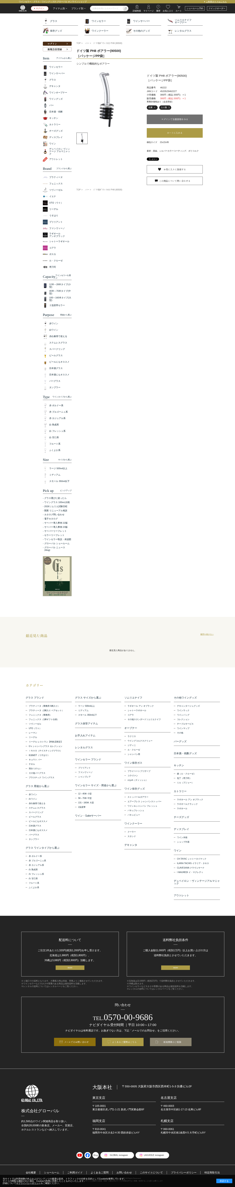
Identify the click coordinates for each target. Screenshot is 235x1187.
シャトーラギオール (137, 710)
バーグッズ (180, 741)
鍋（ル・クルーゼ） (186, 773)
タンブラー (34, 839)
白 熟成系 (33, 869)
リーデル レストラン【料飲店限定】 (46, 742)
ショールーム (51, 1172)
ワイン (177, 850)
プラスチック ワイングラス (41, 777)
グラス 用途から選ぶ (37, 786)
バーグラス (34, 835)
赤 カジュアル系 (36, 865)
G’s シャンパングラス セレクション (45, 746)
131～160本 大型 (86, 802)
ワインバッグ (183, 715)
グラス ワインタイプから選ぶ (42, 848)
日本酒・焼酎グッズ (185, 753)
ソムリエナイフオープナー (183, 21)
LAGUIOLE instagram (154, 1155)
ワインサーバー (141, 21)
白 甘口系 (33, 878)
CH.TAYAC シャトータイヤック (191, 859)
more (70, 967)
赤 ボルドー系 (35, 856)
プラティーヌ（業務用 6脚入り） (44, 706)
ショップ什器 (183, 842)
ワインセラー (99, 21)
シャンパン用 (134, 754)
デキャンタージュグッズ (188, 706)
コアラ (131, 715)
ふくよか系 (34, 887)
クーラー (132, 832)
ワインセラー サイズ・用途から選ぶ (96, 785)
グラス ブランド (35, 697)
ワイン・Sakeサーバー (88, 815)
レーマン (33, 733)
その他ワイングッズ (185, 697)
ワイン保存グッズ (134, 788)
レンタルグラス (183, 30)
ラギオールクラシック (187, 804)
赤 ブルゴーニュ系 (37, 860)
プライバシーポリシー (183, 1172)
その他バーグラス (37, 773)
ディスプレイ (181, 829)
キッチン (179, 765)
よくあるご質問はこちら (124, 1042)
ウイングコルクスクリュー (140, 741)
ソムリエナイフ (133, 697)
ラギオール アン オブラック (141, 706)
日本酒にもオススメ (38, 830)
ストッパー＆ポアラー (138, 797)
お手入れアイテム (85, 735)
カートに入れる (175, 132)
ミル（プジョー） (185, 782)
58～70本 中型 (85, 798)
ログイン (40, 8)
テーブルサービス (185, 724)
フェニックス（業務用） (40, 715)
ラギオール (182, 808)
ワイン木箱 (182, 837)
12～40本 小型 (85, 793)
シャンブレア (84, 777)
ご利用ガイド (75, 1172)
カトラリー (180, 791)
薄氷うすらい (35, 768)
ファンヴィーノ (85, 772)
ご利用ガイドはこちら (216, 2)
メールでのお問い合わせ (76, 1042)
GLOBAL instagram (119, 1155)
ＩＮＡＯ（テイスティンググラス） (45, 750)
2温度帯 (82, 807)
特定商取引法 (212, 1172)
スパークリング (36, 812)
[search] (125, 8)
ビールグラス (35, 817)
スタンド (132, 836)
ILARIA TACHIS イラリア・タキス (193, 863)
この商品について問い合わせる (174, 180)
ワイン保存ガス (133, 763)
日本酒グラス (35, 826)
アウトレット (181, 895)
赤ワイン (33, 794)
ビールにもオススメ (38, 821)
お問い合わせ (124, 1172)
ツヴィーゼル (35, 724)
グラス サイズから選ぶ (88, 697)
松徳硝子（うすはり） (39, 755)
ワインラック (183, 710)
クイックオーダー (217, 8)
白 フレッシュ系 (36, 874)
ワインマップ (183, 728)
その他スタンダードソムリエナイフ (144, 719)
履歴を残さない (207, 634)
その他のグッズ (141, 30)
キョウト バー (35, 759)
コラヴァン (133, 775)
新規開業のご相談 (172, 1042)
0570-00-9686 (123, 1017)
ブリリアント (84, 768)
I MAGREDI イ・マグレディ (190, 872)
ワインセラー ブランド (88, 759)
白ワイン (33, 799)
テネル (32, 764)
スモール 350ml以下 (87, 715)
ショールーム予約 (195, 8)
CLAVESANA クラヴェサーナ (190, 868)
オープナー (130, 728)
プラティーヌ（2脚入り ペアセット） (46, 710)
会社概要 (31, 1172)
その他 (180, 733)
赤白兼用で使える (37, 803)
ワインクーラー (100, 30)
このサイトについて (151, 1172)
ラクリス (132, 736)
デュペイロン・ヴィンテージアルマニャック (197, 882)
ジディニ (132, 745)
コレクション (183, 719)
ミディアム (83, 710)
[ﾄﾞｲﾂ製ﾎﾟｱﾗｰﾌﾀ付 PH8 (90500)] (106, 99)
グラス (53, 21)
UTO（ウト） (35, 728)
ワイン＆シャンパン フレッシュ (142, 806)
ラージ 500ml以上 (86, 706)
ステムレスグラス (37, 808)
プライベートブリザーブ (139, 771)
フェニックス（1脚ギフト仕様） (44, 719)
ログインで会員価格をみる (174, 119)
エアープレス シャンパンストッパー (144, 801)
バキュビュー (134, 815)
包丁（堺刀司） (184, 778)
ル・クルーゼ (134, 750)
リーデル (33, 737)
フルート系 (34, 883)
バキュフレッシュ (136, 810)
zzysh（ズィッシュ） (138, 780)
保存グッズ (56, 30)
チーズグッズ (181, 817)
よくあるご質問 (100, 1172)
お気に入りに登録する (175, 169)
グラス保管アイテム (86, 723)
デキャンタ (130, 845)
